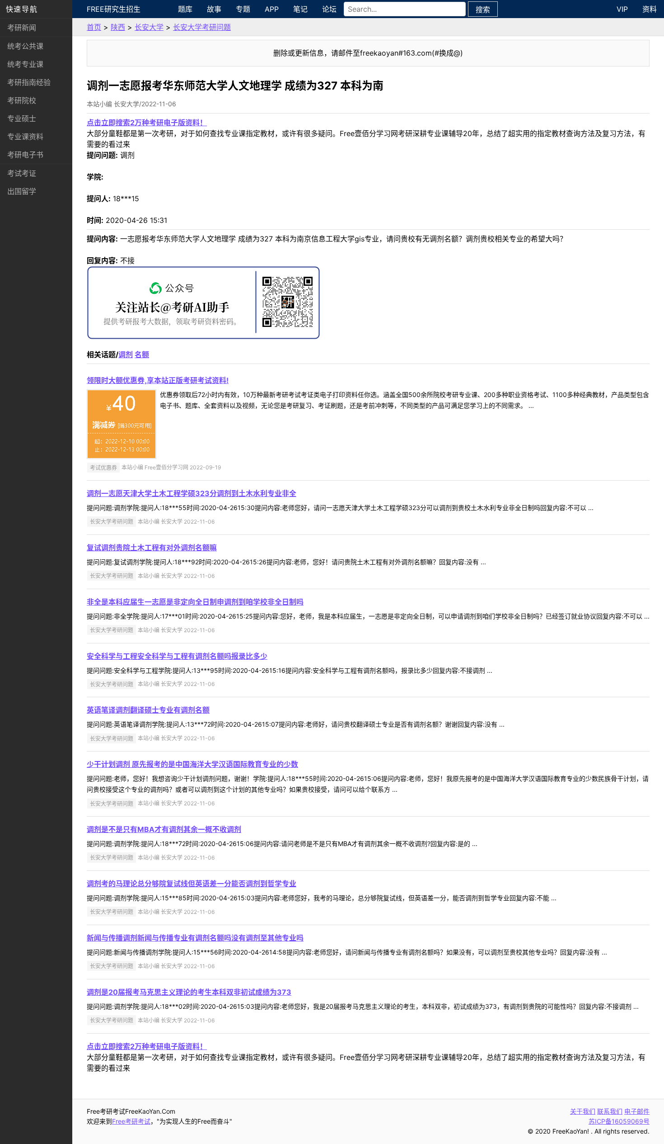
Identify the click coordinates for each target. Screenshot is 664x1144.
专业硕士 (21, 118)
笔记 (300, 9)
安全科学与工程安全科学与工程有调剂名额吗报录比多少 (177, 656)
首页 (94, 27)
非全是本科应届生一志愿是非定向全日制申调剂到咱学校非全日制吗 (195, 601)
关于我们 (582, 1111)
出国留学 (21, 191)
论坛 (329, 9)
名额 (142, 354)
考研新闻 (21, 27)
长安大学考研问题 (202, 27)
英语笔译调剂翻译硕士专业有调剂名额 (148, 709)
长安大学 (149, 27)
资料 (649, 9)
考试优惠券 (103, 467)
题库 (185, 9)
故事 (214, 9)
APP (272, 9)
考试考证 (21, 173)
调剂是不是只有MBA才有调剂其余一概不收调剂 (164, 829)
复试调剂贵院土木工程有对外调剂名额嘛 (152, 547)
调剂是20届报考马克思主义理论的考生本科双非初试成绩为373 (189, 992)
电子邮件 (637, 1111)
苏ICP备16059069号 (619, 1121)
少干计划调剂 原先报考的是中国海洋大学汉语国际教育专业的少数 (192, 764)
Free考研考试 (131, 1121)
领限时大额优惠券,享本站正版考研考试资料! (158, 380)
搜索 (483, 9)
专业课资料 (25, 136)
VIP (622, 9)
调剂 (125, 354)
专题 (243, 9)
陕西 (118, 27)
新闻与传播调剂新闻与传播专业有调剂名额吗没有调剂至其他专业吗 (195, 937)
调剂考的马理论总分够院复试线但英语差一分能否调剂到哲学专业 (191, 883)
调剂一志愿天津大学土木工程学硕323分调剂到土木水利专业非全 (191, 493)
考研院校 (21, 100)
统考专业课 (25, 64)
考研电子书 (25, 154)
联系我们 (609, 1111)
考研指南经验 (29, 82)
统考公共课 (25, 46)
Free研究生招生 (113, 9)
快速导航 (21, 9)
